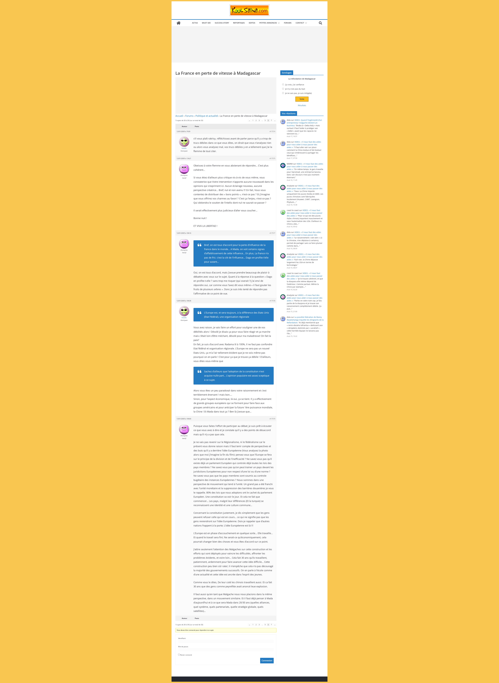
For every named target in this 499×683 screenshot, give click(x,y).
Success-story (222, 23)
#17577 (272, 233)
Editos (252, 23)
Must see (206, 23)
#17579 (272, 419)
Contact (300, 23)
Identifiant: (182, 638)
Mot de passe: (183, 646)
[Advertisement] (249, 44)
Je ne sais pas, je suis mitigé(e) (298, 93)
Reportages (239, 23)
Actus (195, 23)
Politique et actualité (206, 115)
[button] (278, 23)
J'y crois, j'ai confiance (294, 84)
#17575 (272, 158)
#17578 (272, 301)
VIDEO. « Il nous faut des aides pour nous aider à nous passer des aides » (304, 145)
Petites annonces (268, 23)
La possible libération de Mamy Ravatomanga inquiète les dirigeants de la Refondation (305, 320)
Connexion (267, 660)
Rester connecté (186, 655)
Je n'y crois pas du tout (295, 89)
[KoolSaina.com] (178, 23)
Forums (287, 23)
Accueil (179, 115)
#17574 (272, 131)
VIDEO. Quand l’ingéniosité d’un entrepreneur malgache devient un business (304, 123)
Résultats (302, 105)
